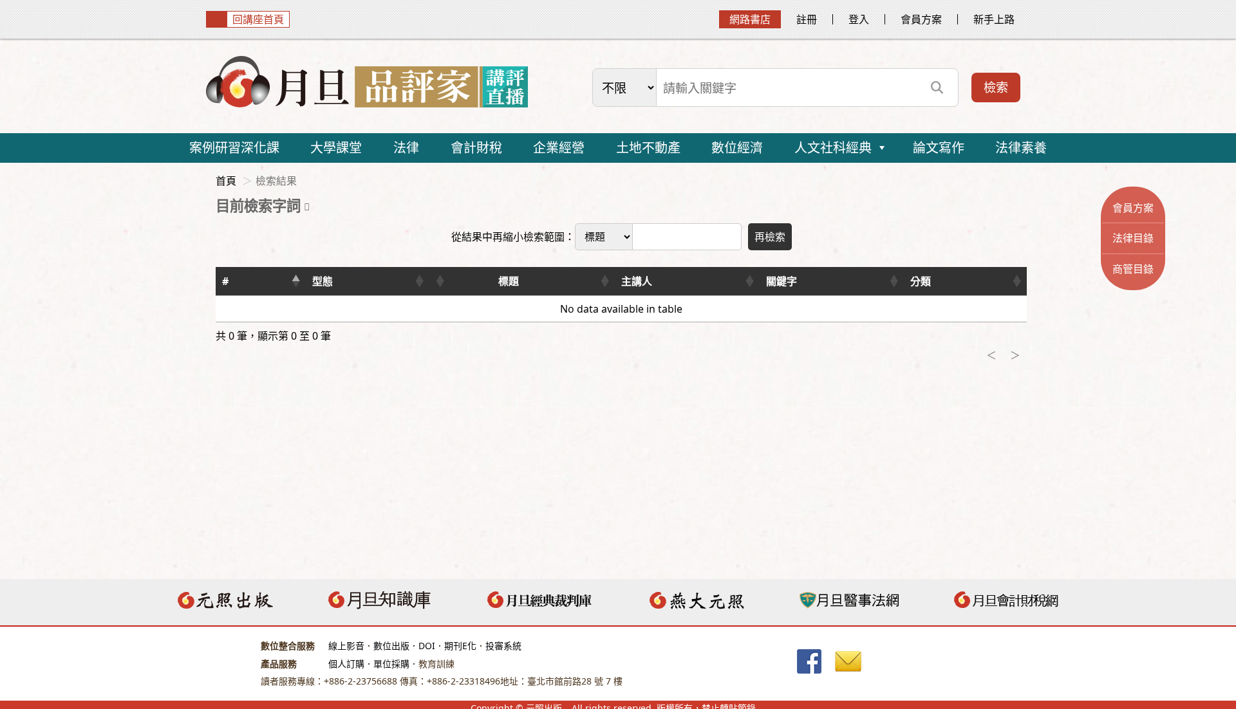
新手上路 (994, 19)
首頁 (226, 181)
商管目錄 (1133, 269)
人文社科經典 (833, 147)
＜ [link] (991, 355)
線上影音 (346, 646)
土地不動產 (648, 147)
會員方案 (921, 19)
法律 (406, 147)
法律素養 (1021, 147)
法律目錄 (1133, 238)
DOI (426, 646)
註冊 (806, 19)
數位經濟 (737, 147)
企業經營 (559, 147)
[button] (295, 281)
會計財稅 (476, 147)
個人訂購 (346, 664)
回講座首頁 (258, 19)
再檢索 (769, 237)
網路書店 (750, 19)
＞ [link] (1015, 355)
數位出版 (391, 646)
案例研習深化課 (234, 147)
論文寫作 (938, 147)
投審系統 (503, 646)
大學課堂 (336, 147)
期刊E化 (460, 646)
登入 (858, 19)
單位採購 (391, 664)
